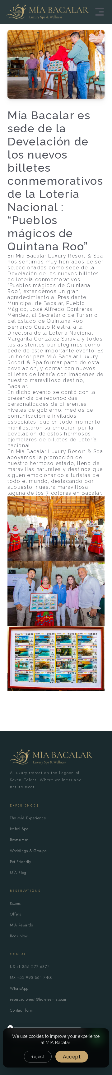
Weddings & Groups (28, 851)
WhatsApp (19, 988)
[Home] (47, 11)
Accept (72, 1057)
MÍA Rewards (21, 925)
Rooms (15, 903)
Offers (15, 914)
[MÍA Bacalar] (51, 756)
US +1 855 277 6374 (30, 966)
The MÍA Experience (28, 818)
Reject (37, 1056)
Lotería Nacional (71, 333)
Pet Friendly (20, 862)
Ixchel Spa (19, 829)
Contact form (21, 1010)
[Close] (10, 1028)
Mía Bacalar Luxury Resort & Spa (59, 256)
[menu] (99, 12)
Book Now (19, 936)
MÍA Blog (18, 873)
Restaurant (19, 840)
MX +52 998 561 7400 (31, 977)
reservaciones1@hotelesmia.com (38, 999)
